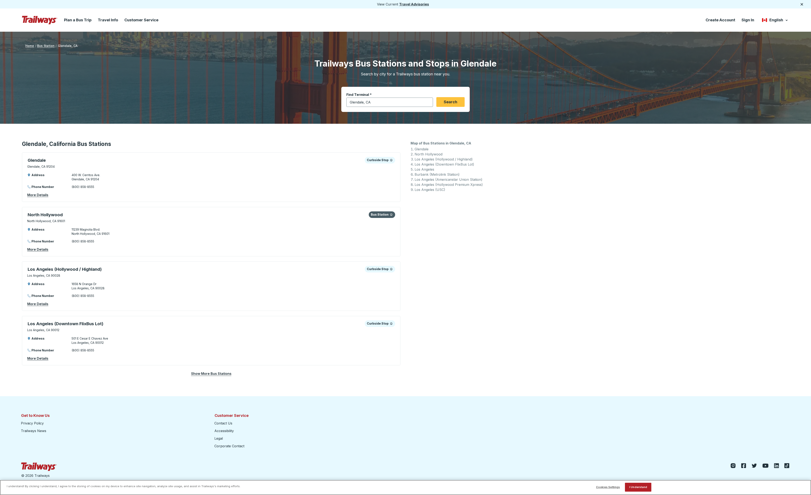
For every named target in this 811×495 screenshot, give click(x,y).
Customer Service (141, 20)
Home (29, 46)
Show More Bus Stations (211, 373)
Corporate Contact (229, 446)
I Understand (638, 487)
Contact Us (223, 423)
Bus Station (45, 46)
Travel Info (108, 20)
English (775, 21)
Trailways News (33, 431)
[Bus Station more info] (391, 214)
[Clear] (428, 102)
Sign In (748, 20)
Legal (218, 438)
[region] (405, 487)
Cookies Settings (608, 487)
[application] (211, 177)
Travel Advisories (414, 4)
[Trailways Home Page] (39, 20)
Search (450, 102)
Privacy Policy (32, 423)
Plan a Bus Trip (77, 20)
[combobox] (389, 102)
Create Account (720, 20)
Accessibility (224, 431)
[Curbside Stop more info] (391, 160)
